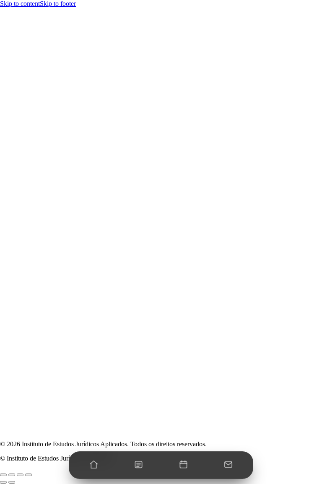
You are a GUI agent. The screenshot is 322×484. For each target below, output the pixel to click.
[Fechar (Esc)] (28, 475)
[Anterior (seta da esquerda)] (3, 482)
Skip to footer (58, 3)
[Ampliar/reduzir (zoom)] (3, 475)
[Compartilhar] (20, 475)
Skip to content (20, 3)
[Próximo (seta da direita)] (11, 482)
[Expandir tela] (11, 475)
